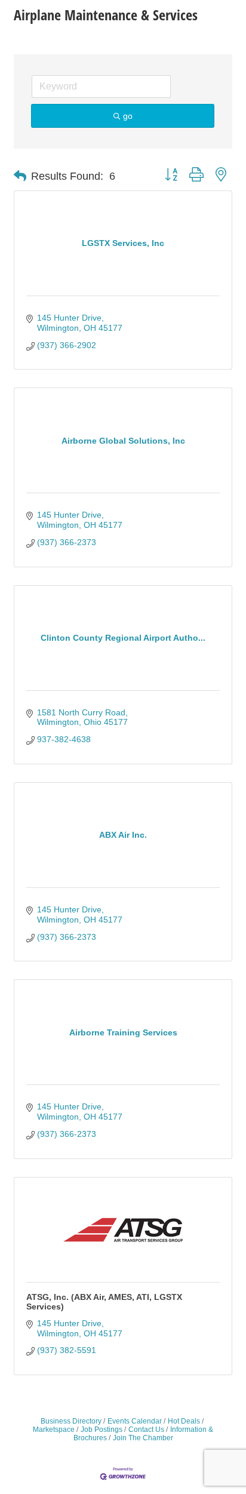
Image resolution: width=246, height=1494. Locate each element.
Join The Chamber (143, 1438)
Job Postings (101, 1429)
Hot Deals (184, 1421)
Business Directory (71, 1421)
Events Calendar (134, 1421)
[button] (20, 176)
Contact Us (146, 1429)
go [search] (128, 116)
